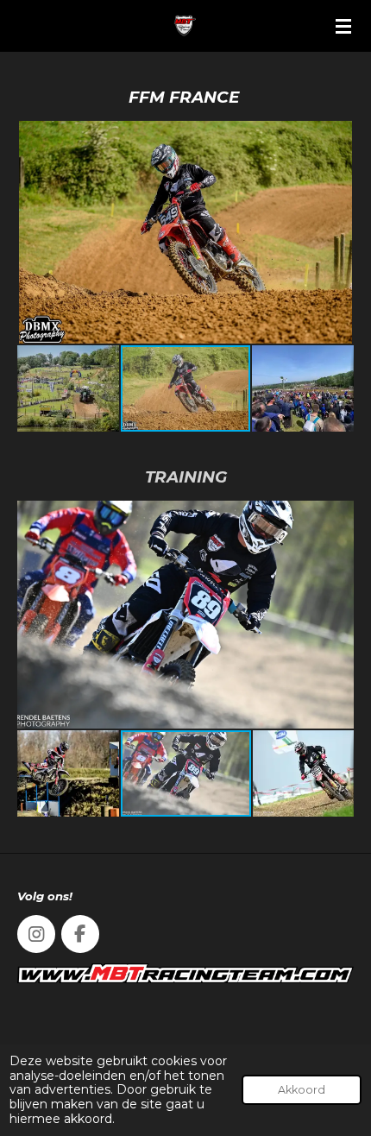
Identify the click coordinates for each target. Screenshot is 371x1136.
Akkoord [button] (301, 1089)
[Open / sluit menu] (343, 26)
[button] (338, 136)
